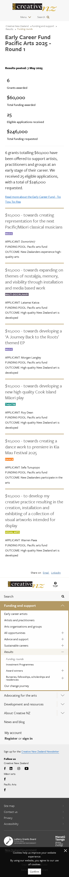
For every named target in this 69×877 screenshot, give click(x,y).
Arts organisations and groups (23, 626)
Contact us (11, 812)
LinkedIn (56, 573)
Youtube (26, 768)
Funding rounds (15, 659)
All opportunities (14, 633)
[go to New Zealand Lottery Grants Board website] (20, 841)
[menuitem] (34, 646)
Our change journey (16, 686)
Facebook (5, 768)
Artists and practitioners (19, 620)
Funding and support (20, 605)
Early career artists (15, 614)
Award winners (14, 670)
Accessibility (11, 824)
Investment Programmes (20, 664)
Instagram (18, 768)
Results (8, 652)
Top (55, 586)
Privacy (8, 818)
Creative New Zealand (17, 26)
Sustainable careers (16, 645)
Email (46, 573)
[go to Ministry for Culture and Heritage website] (60, 841)
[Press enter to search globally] (63, 596)
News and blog (14, 721)
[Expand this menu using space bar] (62, 606)
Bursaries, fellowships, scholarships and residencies (28, 678)
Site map (9, 806)
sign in (27, 738)
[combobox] (28, 596)
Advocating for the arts (20, 695)
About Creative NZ (17, 713)
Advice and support (16, 639)
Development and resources (24, 704)
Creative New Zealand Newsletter (40, 751)
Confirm (34, 871)
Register (11, 738)
